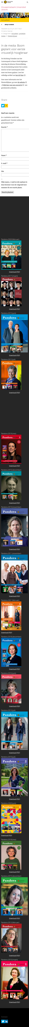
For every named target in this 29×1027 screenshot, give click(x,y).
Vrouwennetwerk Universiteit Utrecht (13, 8)
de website (21, 82)
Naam (4, 155)
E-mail (4, 163)
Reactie (4, 127)
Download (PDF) (14, 272)
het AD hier (20, 75)
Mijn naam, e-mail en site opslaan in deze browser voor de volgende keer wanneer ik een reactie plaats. (14, 184)
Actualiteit (15, 34)
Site (2, 171)
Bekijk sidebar (9, 24)
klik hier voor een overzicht (12, 85)
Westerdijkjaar (12, 36)
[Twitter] (3, 105)
